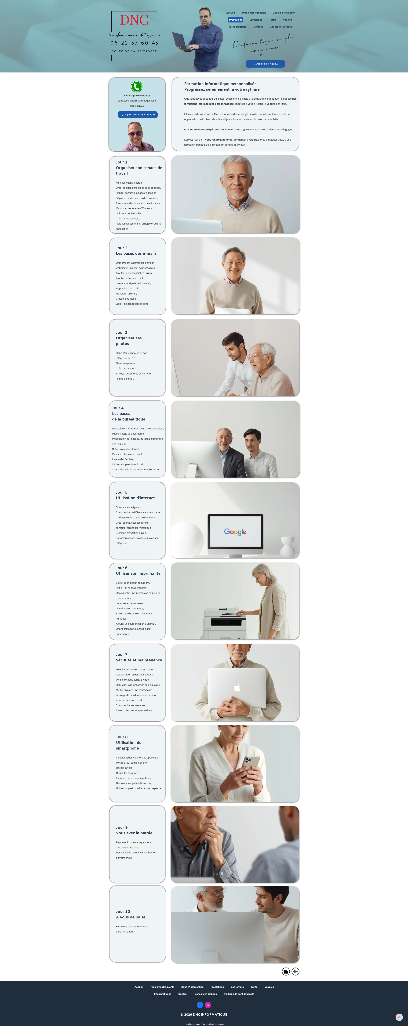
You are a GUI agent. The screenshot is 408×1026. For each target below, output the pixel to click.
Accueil (139, 987)
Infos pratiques (162, 994)
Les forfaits (237, 987)
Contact (182, 994)
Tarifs (254, 987)
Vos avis (269, 987)
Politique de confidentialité (239, 994)
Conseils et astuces (206, 994)
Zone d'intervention (192, 987)
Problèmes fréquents (162, 987)
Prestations (217, 987)
